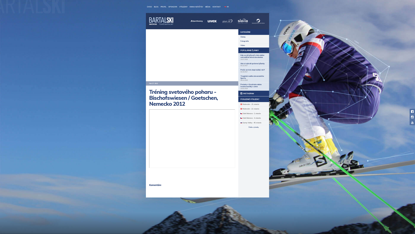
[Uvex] (196, 21)
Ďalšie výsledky (254, 127)
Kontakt (217, 7)
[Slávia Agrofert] (227, 21)
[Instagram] (412, 117)
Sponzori (172, 7)
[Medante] (258, 21)
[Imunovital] (243, 21)
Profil (163, 7)
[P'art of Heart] (212, 21)
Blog (156, 7)
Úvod (149, 7)
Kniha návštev (196, 7)
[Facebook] (412, 111)
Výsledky (183, 7)
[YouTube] (412, 122)
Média (207, 7)
